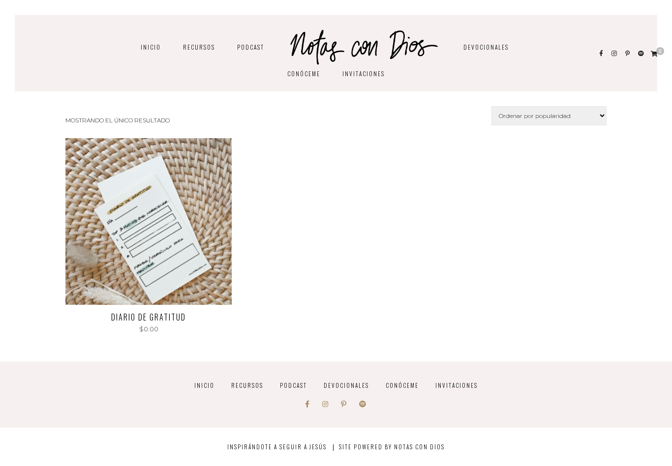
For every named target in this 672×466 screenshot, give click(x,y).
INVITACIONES (363, 73)
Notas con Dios (419, 446)
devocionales (486, 47)
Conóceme (303, 73)
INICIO (151, 47)
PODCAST (250, 47)
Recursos (199, 47)
